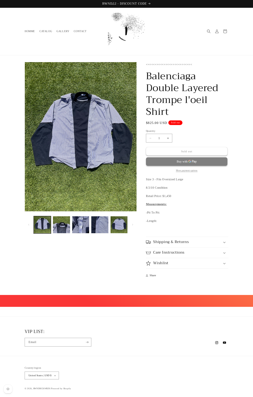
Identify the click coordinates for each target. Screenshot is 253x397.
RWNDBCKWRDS (42, 388)
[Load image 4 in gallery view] (99, 224)
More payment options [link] (187, 170)
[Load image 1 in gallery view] (42, 224)
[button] (209, 31)
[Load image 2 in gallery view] (61, 224)
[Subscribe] (87, 342)
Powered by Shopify (61, 388)
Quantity (150, 130)
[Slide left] (29, 225)
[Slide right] (133, 225)
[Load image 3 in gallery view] (80, 224)
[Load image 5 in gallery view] (119, 224)
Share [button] (153, 275)
